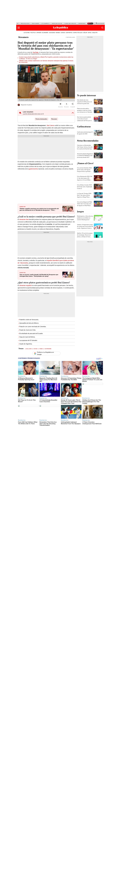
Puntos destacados (41, 119)
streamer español (25, 285)
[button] (19, 28)
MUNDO (58, 32)
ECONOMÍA (45, 32)
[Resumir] (66, 104)
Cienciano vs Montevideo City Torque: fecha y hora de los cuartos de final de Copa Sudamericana (84, 148)
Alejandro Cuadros (26, 104)
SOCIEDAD (52, 32)
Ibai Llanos (50, 125)
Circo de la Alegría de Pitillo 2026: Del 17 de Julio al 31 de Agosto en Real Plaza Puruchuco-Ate (84, 204)
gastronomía (33, 169)
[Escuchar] (60, 104)
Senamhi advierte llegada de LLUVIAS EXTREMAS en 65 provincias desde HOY (85, 155)
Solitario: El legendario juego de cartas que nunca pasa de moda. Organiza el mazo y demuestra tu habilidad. (85, 227)
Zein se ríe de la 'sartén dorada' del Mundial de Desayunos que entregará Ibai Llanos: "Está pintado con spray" (39, 275)
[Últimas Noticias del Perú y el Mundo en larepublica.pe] (60, 27)
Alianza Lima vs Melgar (70, 23)
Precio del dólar (25, 23)
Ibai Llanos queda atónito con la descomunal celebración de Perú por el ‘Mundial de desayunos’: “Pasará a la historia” (84, 120)
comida (41, 348)
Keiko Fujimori (35, 23)
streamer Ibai (24, 219)
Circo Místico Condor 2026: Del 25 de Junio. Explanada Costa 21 (84, 186)
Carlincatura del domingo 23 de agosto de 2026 (85, 132)
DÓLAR (85, 32)
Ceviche (35, 348)
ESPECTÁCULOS (78, 32)
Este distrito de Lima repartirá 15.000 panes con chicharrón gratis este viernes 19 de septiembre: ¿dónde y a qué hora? (84, 103)
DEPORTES (69, 32)
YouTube (35, 52)
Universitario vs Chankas (84, 23)
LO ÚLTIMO (27, 32)
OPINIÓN (38, 32)
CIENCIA (63, 32)
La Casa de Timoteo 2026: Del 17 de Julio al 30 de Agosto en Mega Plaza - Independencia (84, 196)
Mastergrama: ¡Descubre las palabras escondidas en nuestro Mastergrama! (85, 217)
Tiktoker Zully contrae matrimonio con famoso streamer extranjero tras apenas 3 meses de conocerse (46, 61)
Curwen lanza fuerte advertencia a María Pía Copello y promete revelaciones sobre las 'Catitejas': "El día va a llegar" (46, 57)
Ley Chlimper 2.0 (45, 23)
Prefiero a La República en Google (45, 353)
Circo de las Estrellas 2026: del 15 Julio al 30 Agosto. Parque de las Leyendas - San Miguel (84, 170)
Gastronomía (48, 348)
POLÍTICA (33, 32)
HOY (18, 23)
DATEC (90, 32)
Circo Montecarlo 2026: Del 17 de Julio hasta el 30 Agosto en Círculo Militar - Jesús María (84, 179)
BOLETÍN (94, 32)
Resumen (54, 119)
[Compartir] (72, 104)
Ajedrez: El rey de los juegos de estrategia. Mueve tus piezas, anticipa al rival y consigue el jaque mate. (85, 235)
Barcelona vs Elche (57, 23)
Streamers (23, 37)
